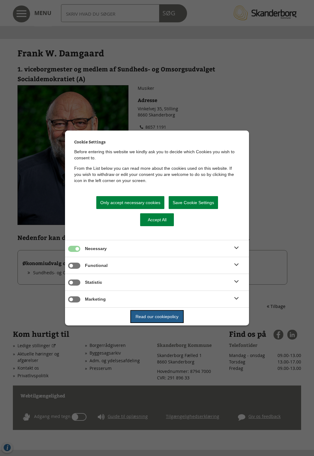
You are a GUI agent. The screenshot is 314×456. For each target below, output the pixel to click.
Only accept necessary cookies (130, 202)
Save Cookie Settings (193, 202)
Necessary (96, 248)
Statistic (93, 282)
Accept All (157, 219)
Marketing (95, 299)
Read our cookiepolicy (157, 316)
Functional (96, 265)
